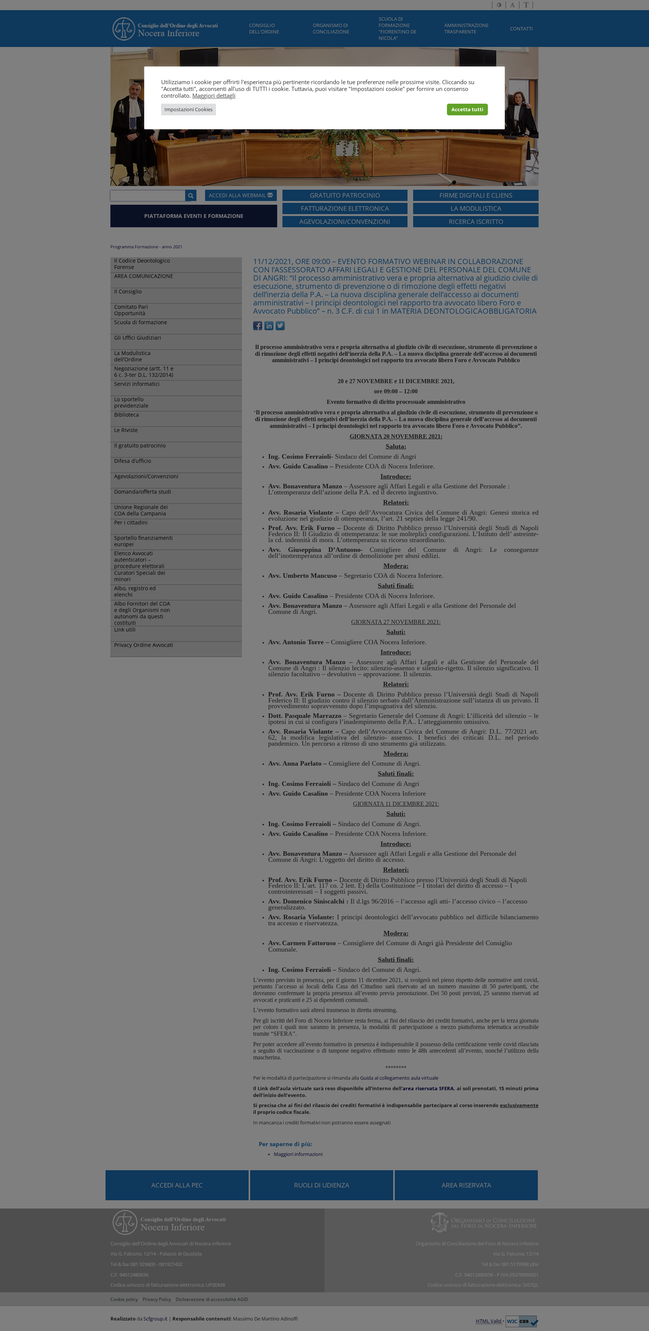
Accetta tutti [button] (467, 109)
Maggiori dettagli (213, 95)
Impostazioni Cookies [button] (189, 109)
